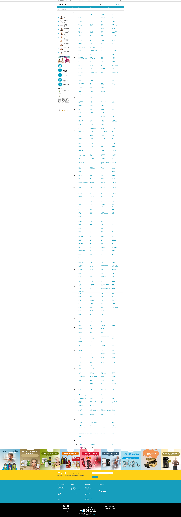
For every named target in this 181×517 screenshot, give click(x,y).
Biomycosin (114, 58)
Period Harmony (114, 297)
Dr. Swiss (102, 115)
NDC (101, 270)
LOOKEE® (91, 229)
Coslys (80, 91)
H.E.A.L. (79, 167)
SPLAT (113, 356)
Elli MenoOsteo (103, 130)
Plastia (102, 302)
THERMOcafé (114, 376)
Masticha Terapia (103, 237)
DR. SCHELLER (80, 115)
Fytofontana (81, 151)
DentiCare (102, 104)
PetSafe (102, 300)
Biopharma (91, 60)
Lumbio (102, 231)
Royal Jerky (103, 331)
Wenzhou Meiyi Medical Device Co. (106, 410)
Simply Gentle (114, 349)
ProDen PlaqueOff (104, 306)
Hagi (112, 167)
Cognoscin (80, 87)
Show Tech (91, 346)
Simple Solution (103, 349)
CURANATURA (91, 93)
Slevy (58, 498)
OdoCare (102, 281)
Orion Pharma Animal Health (105, 288)
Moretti (91, 251)
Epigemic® (102, 134)
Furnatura (102, 150)
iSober (113, 197)
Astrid (91, 34)
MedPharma (91, 242)
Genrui (102, 155)
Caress (102, 80)
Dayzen (80, 102)
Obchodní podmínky (87, 489)
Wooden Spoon (81, 414)
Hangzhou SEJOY (92, 168)
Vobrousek (102, 404)
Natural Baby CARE (115, 266)
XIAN (79, 419)
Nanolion (113, 262)
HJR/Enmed (80, 179)
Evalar (113, 138)
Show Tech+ (103, 346)
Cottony (91, 91)
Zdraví (59, 492)
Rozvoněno (80, 332)
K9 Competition (92, 206)
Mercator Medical (81, 243)
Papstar (102, 295)
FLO (79, 147)
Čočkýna (91, 97)
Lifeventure (80, 225)
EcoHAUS (80, 124)
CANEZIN (113, 77)
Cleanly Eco (114, 84)
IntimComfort (92, 196)
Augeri (102, 35)
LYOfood (91, 232)
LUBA (101, 229)
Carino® (113, 80)
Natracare (91, 266)
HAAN (101, 167)
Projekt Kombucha (115, 307)
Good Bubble (103, 158)
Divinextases (103, 108)
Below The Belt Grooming (94, 50)
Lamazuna (91, 220)
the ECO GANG (103, 375)
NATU (101, 266)
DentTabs (80, 105)
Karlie (113, 206)
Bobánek (91, 64)
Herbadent (113, 172)
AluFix (79, 27)
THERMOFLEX (80, 377)
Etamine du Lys (114, 137)
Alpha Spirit (80, 25)
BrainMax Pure (81, 69)
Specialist (102, 356)
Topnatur (113, 380)
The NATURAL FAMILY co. (82, 376)
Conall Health (81, 90)
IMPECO (113, 192)
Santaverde (102, 341)
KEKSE (79, 209)
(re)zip (81, 444)
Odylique (113, 281)
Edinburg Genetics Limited (105, 127)
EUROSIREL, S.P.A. (103, 138)
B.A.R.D (91, 39)
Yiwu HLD (113, 422)
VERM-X (80, 397)
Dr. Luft (80, 113)
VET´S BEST (102, 398)
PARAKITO (91, 296)
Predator (80, 304)
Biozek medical (114, 61)
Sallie (102, 338)
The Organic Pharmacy (93, 376)
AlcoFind (91, 20)
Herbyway (102, 177)
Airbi (112, 17)
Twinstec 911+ (114, 384)
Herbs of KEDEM (92, 177)
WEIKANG (102, 409)
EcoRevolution (92, 125)
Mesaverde (113, 243)
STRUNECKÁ (102, 361)
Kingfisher (102, 212)
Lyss (101, 232)
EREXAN (113, 135)
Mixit (112, 246)
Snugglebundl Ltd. (103, 353)
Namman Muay (92, 261)
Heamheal (80, 171)
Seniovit (102, 344)
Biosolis (80, 61)
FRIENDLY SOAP (81, 150)
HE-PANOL (91, 170)
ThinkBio (102, 377)
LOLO (112, 228)
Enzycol (91, 132)
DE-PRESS (91, 102)
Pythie (102, 314)
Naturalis (113, 268)
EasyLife (91, 120)
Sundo (91, 362)
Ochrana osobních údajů (88, 488)
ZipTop (113, 433)
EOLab (102, 132)
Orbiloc (80, 287)
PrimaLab (113, 304)
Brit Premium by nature (93, 72)
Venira (91, 395)
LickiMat (102, 224)
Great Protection (115, 159)
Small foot (102, 352)
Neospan (80, 273)
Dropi (113, 116)
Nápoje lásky (81, 265)
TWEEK (91, 384)
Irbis (90, 197)
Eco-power (80, 123)
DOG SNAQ (113, 109)
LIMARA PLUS (114, 225)
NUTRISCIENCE (103, 279)
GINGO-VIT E (113, 155)
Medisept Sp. (114, 240)
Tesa (112, 373)
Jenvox (80, 202)
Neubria (102, 273)
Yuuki (101, 425)
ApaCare (80, 31)
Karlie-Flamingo (81, 208)
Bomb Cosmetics (81, 67)
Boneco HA (102, 67)
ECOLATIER (102, 124)
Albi (79, 20)
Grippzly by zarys (81, 162)
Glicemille (91, 157)
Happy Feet (113, 168)
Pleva (79, 303)
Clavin (91, 84)
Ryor (79, 333)
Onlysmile (80, 284)
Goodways (102, 159)
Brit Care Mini (114, 71)
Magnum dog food (92, 235)
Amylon (113, 27)
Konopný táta (92, 215)
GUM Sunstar (114, 162)
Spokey (80, 357)
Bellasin (80, 50)
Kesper (113, 209)
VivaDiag (113, 402)
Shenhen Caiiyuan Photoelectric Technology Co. (84, 347)
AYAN (79, 36)
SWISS (79, 364)
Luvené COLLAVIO (81, 232)
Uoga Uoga (91, 389)
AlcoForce (102, 20)
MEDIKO (102, 240)
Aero (113, 16)
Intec (101, 195)
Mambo (102, 235)
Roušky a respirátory (61, 488)
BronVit (102, 72)
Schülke (91, 349)
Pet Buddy (102, 299)
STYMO (80, 362)
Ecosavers (113, 125)
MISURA (91, 246)
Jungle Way (113, 204)
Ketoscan (80, 210)
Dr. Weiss (113, 115)
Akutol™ (102, 18)
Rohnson (91, 329)
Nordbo (91, 276)
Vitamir (80, 402)
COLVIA (113, 87)
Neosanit (113, 272)
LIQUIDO (102, 227)
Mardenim (102, 236)
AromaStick (80, 32)
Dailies (91, 101)
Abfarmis (91, 14)
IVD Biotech (80, 199)
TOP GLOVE (102, 380)
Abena (79, 14)
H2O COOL (91, 167)
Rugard (113, 332)
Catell (91, 81)
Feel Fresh (113, 143)
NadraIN (113, 259)
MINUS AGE (80, 246)
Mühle (113, 253)
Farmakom (91, 143)
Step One (80, 358)
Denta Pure (80, 104)
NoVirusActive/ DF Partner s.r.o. (117, 277)
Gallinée (91, 154)
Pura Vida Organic (103, 311)
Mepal (113, 242)
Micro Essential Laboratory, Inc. (117, 244)
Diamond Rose (114, 106)
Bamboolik (80, 43)
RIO (112, 328)
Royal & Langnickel (81, 331)
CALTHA (80, 77)
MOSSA (80, 253)
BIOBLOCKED (91, 55)
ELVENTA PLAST (114, 130)
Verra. (113, 397)
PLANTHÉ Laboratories (82, 302)
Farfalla (80, 143)
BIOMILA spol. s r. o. (93, 58)
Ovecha (91, 289)
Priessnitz (91, 304)
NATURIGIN (91, 269)
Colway (80, 88)
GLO (101, 157)
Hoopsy (113, 179)
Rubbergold (91, 332)
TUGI (79, 384)
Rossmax (113, 329)
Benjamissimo (114, 50)
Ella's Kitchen (92, 130)
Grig (112, 161)
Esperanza (91, 137)
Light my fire (92, 225)
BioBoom (102, 55)
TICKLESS (91, 379)
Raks (112, 321)
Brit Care (102, 71)
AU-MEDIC (91, 35)
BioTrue (102, 61)
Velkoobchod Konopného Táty (83, 395)
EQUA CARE (91, 135)
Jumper (91, 204)
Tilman (80, 380)
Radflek (80, 321)
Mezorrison (91, 244)
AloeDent (113, 24)
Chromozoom (114, 187)
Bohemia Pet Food (115, 65)
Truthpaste (114, 383)
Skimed (80, 352)
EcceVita (91, 121)
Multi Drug (102, 254)
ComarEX (102, 88)
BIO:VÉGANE (113, 54)
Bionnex (80, 60)
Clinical (91, 86)
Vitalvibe (102, 401)
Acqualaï (102, 14)
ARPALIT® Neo (114, 32)
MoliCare (91, 249)
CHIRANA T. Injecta (92, 187)
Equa (79, 135)
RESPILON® (113, 325)
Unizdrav (80, 389)
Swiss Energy (92, 364)
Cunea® (80, 93)
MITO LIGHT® (102, 246)
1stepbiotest (93, 444)
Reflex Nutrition (92, 324)
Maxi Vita (91, 239)
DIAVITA (80, 108)
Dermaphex (102, 105)
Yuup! (113, 425)
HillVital (91, 178)
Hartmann (80, 170)
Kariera (86, 495)
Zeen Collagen (114, 427)
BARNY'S (113, 43)
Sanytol (113, 341)
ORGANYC (102, 287)
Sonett (113, 354)
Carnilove (80, 81)
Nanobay (91, 262)
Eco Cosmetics (114, 121)
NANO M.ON (113, 261)
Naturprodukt (114, 269)
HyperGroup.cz (92, 514)
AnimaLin (91, 28)
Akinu (79, 18)
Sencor (80, 344)
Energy (113, 131)
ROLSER (102, 329)
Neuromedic (80, 275)
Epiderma (91, 134)
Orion (90, 288)
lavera (91, 221)
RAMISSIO (80, 322)
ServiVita (91, 345)
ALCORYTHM (113, 20)
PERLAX (80, 299)
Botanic (91, 68)
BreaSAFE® (113, 69)
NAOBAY (113, 263)
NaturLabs (102, 269)
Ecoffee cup (114, 123)
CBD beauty (102, 81)
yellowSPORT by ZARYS (93, 422)
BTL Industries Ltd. (115, 72)
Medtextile (102, 242)
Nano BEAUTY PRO (103, 261)
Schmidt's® (80, 349)
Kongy (113, 213)
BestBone (102, 51)
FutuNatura (114, 150)
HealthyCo (113, 170)
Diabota (102, 106)
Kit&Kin (80, 213)
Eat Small (113, 120)
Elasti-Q (80, 128)
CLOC (101, 86)
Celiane (91, 83)
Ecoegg (102, 123)
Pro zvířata (59, 497)
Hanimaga (102, 168)
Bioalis (80, 55)
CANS (101, 79)
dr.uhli (91, 116)
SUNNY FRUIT (102, 362)
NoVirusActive (103, 277)
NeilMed (80, 272)
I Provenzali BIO (92, 190)
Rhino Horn (80, 328)
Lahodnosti (80, 220)
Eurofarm (91, 138)
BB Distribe (80, 46)
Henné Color (80, 172)
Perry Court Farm (92, 299)
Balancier (102, 40)
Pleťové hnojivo (114, 302)
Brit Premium (81, 72)
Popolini (102, 303)
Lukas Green (80, 231)
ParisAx (102, 296)
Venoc (102, 395)
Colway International (93, 88)
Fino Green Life (92, 146)
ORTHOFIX (113, 288)
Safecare (91, 336)
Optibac (80, 285)
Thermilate (102, 376)
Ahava (90, 17)
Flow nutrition (103, 147)
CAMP (90, 77)
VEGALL (102, 394)
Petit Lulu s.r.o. (92, 300)
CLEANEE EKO (103, 84)
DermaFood (91, 105)
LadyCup (113, 218)
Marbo (91, 236)
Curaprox (102, 93)
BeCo (113, 47)
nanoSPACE (102, 263)
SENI (90, 344)
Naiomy (80, 261)
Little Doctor (114, 227)
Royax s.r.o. (114, 331)
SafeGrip (113, 336)
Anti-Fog (102, 29)
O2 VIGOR (80, 281)
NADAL (102, 259)
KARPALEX (102, 208)
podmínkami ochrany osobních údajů (106, 474)
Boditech (113, 64)
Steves (91, 358)
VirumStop (80, 401)
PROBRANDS (91, 306)
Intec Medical (114, 195)
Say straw (80, 342)
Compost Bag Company (115, 88)
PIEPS (113, 300)
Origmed (80, 288)
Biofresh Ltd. (81, 57)
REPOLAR (80, 325)
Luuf (112, 231)
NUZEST (113, 279)
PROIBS (102, 307)
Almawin (102, 24)
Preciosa (113, 303)
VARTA (90, 394)
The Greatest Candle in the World (117, 375)
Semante (113, 342)
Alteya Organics (114, 25)
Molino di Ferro (103, 249)
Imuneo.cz (80, 193)
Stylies (113, 361)
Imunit (91, 193)
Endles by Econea (81, 131)
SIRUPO (113, 350)
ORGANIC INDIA (92, 287)
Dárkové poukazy (96, 0)
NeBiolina (113, 270)
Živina (90, 439)
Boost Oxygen (81, 68)
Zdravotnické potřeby (61, 486)
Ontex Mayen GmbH (92, 284)
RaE (101, 321)
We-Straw (80, 409)
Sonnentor (80, 356)
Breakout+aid (103, 69)
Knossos (91, 213)
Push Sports (92, 314)
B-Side (79, 39)
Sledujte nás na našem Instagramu (91, 448)
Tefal (101, 372)
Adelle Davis (91, 16)
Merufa (102, 243)
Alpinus (102, 25)
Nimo (90, 275)
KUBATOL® (113, 215)
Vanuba (80, 394)
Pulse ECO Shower (92, 311)
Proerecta (113, 306)
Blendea (102, 62)
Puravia (113, 311)
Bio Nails (91, 54)
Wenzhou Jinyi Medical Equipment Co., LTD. (95, 411)
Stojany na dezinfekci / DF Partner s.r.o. (117, 359)
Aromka (102, 32)
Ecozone (91, 127)
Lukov (90, 231)
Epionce (113, 134)
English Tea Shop (81, 132)
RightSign (102, 328)
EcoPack (80, 125)
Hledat (99, 4)
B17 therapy (103, 39)
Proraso (80, 310)
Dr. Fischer (102, 112)
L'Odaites (80, 218)
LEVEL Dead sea (81, 224)
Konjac (80, 215)
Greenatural (81, 161)
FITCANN (102, 146)
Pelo (90, 297)
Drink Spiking (103, 116)
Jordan (102, 202)
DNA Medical (80, 109)
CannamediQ (91, 79)
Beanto (113, 46)
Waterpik (80, 407)
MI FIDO (102, 244)
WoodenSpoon (92, 414)
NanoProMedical (92, 263)
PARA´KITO (113, 295)
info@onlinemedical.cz (76, 489)
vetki (113, 398)
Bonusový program (87, 493)
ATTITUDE (80, 35)
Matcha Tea (80, 239)
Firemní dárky (90, 0)
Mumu (113, 254)
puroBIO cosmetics (115, 313)
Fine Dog (80, 146)
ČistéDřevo (80, 97)
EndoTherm (91, 131)
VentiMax (113, 395)
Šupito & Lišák (92, 368)
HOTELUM (80, 181)
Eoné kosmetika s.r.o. (82, 134)
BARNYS (80, 44)
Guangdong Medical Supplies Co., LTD (106, 163)
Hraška (91, 181)
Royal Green (91, 331)
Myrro (80, 257)
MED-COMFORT (114, 239)
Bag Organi (80, 40)
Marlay (113, 236)
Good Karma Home (81, 159)
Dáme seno (113, 101)
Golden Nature (92, 158)
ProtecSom (91, 310)
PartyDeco (113, 296)
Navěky (91, 270)
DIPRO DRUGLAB (92, 108)
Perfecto (102, 297)
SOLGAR (80, 354)
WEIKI (112, 409)
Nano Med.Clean (81, 262)
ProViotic (102, 310)
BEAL (90, 46)
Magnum (80, 235)
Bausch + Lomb (114, 44)
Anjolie (80, 29)
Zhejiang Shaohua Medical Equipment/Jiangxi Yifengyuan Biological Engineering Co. (94, 434)
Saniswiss (80, 341)
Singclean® (80, 350)
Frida (113, 149)
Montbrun (113, 250)
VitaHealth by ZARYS (93, 401)
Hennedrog (102, 172)
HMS (90, 179)
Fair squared (81, 142)
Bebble (102, 47)
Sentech (80, 345)
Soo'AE (91, 356)
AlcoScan (80, 21)
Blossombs (114, 62)
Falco (102, 142)
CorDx (102, 90)
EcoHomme (91, 124)
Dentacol (91, 104)
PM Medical (91, 303)
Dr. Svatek (91, 115)
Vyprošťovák (92, 405)
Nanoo (80, 263)
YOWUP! (91, 425)
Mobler (91, 247)
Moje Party (80, 249)
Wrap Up (80, 415)
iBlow (113, 190)
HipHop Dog (114, 178)
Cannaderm (80, 79)
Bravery (91, 69)
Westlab (113, 410)
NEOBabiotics (103, 272)
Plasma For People (93, 302)
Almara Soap (92, 24)
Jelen (113, 201)
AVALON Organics (114, 35)
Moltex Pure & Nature (82, 250)
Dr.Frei (80, 116)
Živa (79, 439)
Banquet (91, 43)
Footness (91, 149)
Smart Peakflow (114, 352)
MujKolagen (80, 254)
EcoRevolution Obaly (104, 125)
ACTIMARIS (113, 14)
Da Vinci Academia (81, 101)
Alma (79, 24)
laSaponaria (114, 220)
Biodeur (113, 55)
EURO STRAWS (81, 138)
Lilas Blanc (102, 225)
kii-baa (79, 212)
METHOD (80, 244)
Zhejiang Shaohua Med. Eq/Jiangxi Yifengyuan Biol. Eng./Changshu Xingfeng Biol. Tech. (84, 434)
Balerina (113, 40)
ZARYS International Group (83, 427)
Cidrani (113, 83)
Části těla (59, 493)
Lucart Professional (115, 229)
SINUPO (91, 350)
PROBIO (80, 306)
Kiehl (112, 210)
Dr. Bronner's (92, 112)
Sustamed (113, 362)
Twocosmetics (81, 386)
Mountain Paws (92, 253)
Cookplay (91, 90)
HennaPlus (113, 171)
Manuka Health (81, 236)
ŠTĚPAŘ (80, 368)
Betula (113, 51)
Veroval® (102, 397)
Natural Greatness (93, 268)
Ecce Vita (80, 121)
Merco (91, 243)
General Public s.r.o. (82, 155)
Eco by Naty (102, 121)
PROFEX (80, 307)
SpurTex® (91, 357)
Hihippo (80, 178)
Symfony (80, 365)
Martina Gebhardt (81, 237)
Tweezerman (103, 384)
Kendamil (91, 209)
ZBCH (90, 427)
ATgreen (102, 34)
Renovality (113, 324)
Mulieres (91, 254)
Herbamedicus (103, 174)
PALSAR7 (80, 293)
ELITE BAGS (113, 128)
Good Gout (114, 158)
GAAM (79, 154)
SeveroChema (103, 345)
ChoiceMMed (103, 187)
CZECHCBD (80, 94)
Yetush (102, 422)
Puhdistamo (80, 311)
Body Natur (91, 65)
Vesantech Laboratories (82, 398)
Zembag (91, 429)
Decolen (102, 102)
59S (112, 444)
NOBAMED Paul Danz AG (104, 275)
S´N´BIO (80, 336)
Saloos (113, 338)
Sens (112, 344)
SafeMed (80, 338)
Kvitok (80, 216)
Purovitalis (80, 314)
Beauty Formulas (92, 47)
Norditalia (80, 277)
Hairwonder (80, 168)
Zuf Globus (80, 436)
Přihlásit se (95, 476)
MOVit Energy (103, 253)
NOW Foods (80, 279)
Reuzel (80, 326)
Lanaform (102, 220)
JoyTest (80, 204)
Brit (90, 71)
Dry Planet (80, 117)
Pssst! (113, 310)
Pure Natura (92, 313)
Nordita (113, 276)
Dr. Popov (102, 113)
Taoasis (91, 372)
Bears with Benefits (82, 47)
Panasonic (91, 293)
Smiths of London (81, 353)
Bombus (91, 67)
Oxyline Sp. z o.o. (81, 291)
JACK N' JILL (91, 201)
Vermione (91, 397)
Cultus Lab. (113, 91)
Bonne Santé (114, 67)
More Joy (80, 251)
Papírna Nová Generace (93, 295)
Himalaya (102, 178)
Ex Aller (91, 139)
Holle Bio (102, 179)
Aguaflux (80, 17)
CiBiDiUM (102, 83)
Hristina (102, 181)
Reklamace (86, 492)
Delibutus (113, 102)
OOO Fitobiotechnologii (105, 284)
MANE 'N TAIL (114, 235)
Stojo (80, 361)
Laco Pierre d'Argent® (104, 218)
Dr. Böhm (80, 112)
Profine (91, 307)
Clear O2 (80, 86)
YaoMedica (80, 422)
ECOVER (80, 127)
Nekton (91, 272)
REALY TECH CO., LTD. (104, 322)
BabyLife (113, 39)
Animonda (113, 28)
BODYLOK (102, 65)
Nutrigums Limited (92, 279)
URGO (113, 389)
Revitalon (113, 326)
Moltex (113, 249)
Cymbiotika (113, 93)
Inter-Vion (80, 196)
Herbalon (80, 174)
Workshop (113, 414)
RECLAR (113, 322)
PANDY (113, 293)
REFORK (102, 324)
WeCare (91, 409)
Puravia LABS (80, 313)
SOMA (101, 354)
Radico (91, 321)
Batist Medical (92, 44)
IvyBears (102, 199)
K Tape (79, 206)
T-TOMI (80, 372)
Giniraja (80, 157)
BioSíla (113, 60)
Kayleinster (114, 208)
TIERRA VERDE (103, 379)
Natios (80, 266)
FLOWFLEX (113, 147)
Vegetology (114, 394)
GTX (90, 162)
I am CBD (80, 190)
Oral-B (91, 285)
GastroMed (114, 154)
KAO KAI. (102, 206)
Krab (101, 215)
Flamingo (113, 146)
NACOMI (91, 259)
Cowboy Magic (103, 91)
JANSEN (102, 201)
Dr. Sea (113, 113)
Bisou (79, 62)
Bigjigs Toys (114, 53)
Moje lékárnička (114, 247)
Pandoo (102, 293)
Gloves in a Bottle (115, 157)
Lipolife (80, 227)
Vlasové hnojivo (92, 404)
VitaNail (91, 402)
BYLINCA (80, 75)
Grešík (102, 161)
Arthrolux (80, 34)
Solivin (91, 354)
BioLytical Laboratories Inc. (83, 58)
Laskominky (80, 221)
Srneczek (102, 357)
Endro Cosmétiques (104, 131)
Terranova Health (103, 373)
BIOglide (113, 57)
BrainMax (113, 68)
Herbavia (91, 175)
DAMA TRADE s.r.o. (103, 101)
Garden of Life (103, 154)
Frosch (91, 150)
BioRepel (102, 60)
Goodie (91, 159)
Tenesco (113, 372)
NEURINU (113, 273)
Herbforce (113, 175)
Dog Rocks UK (103, 109)
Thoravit (80, 379)
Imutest (102, 193)
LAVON (102, 221)
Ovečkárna (80, 289)
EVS (79, 139)
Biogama (102, 57)
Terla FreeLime (92, 373)
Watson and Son (92, 407)
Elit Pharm (102, 128)
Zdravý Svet (103, 427)
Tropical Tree (81, 383)
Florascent (91, 147)
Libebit (91, 224)
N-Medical (80, 259)
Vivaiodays (80, 404)
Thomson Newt (114, 377)
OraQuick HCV (114, 285)
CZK (118, 0)
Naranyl (91, 265)
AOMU (113, 29)
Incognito (80, 195)
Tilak (113, 379)
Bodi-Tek (102, 64)
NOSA (90, 277)
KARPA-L (91, 208)
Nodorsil (80, 276)
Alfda (102, 21)
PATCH (79, 297)
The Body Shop (92, 375)
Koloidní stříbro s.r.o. (104, 213)
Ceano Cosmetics (81, 83)
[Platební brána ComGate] (109, 507)
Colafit (91, 87)
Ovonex (113, 289)
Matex (113, 237)
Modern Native (103, 247)
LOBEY (102, 228)
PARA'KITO (80, 296)
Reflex (79, 324)
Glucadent (80, 158)
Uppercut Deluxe (103, 389)
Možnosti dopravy (87, 487)
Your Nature (80, 425)
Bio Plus (102, 54)
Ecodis (91, 123)
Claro (79, 84)
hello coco (91, 171)
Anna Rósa (91, 29)
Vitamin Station (114, 401)
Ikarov (91, 192)
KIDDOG (91, 210)
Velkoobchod (81, 0)
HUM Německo (103, 182)
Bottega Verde (103, 68)
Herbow (80, 177)
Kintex (113, 212)
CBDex (113, 81)
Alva (90, 27)
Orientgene (114, 287)
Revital (102, 326)
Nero (90, 273)
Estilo (102, 137)
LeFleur (113, 221)
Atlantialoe (114, 34)
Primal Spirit (103, 304)
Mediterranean (81, 242)
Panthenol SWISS (81, 295)
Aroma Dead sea (114, 31)
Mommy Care (91, 250)
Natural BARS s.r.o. (82, 268)
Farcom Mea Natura (115, 142)
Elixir (79, 130)
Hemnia (102, 171)
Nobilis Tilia (114, 275)
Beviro (91, 53)
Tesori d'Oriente (81, 375)
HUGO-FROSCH (92, 182)
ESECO (79, 137)
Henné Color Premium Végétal (94, 172)
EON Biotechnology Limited (116, 132)
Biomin (102, 58)
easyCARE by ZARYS (81, 120)
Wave (101, 407)
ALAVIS (113, 18)
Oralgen (102, 285)
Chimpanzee (80, 187)
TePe (79, 373)
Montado (102, 250)
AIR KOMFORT (103, 17)
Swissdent (102, 364)
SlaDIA (91, 352)
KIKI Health (91, 212)
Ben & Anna (102, 50)
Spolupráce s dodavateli (88, 497)
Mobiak (80, 247)
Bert (90, 51)
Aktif (90, 18)
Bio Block (80, 54)
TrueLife (102, 383)
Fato (101, 143)
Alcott (91, 21)
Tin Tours (91, 380)
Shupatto (113, 346)
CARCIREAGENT (81, 80)
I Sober (102, 190)
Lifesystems (114, 224)
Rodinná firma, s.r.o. (82, 329)
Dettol (80, 106)
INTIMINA (102, 196)
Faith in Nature (92, 142)
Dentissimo (113, 104)
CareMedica (91, 80)
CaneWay (102, 77)
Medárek (80, 240)
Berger (80, 51)
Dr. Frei (113, 112)
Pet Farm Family (114, 299)
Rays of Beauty (92, 322)
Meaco (102, 239)
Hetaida (113, 177)
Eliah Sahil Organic (93, 128)
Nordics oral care (104, 276)
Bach (90, 40)
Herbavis (102, 175)
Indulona (91, 195)
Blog (85, 0)
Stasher (113, 357)
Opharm (113, 284)
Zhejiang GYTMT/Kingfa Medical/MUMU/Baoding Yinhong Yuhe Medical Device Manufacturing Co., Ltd (117, 430)
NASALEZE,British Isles (104, 265)
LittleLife (80, 228)
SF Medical (113, 345)
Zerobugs (102, 429)
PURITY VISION (103, 313)
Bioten (91, 61)
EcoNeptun (113, 124)
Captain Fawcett (114, 79)
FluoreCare (80, 149)
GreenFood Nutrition (93, 161)
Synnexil (91, 365)
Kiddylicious (103, 210)
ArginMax (91, 31)
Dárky (59, 494)
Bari (101, 43)
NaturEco (80, 269)
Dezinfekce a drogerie (61, 489)
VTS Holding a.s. (81, 405)
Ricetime (91, 328)
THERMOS (91, 377)
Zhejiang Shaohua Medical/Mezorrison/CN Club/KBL (106, 434)
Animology (102, 28)
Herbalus (91, 174)
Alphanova (91, 25)
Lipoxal (91, 227)
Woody (102, 414)
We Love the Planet (115, 407)
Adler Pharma (103, 16)
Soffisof (113, 353)
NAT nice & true (114, 265)
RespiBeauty (103, 325)
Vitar (101, 402)
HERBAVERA (80, 175)
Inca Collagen (114, 193)
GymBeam (80, 164)
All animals (113, 21)
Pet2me (80, 300)
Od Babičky (91, 281)
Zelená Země (80, 429)
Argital (102, 31)
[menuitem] (62, 7)
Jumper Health (103, 204)
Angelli (80, 28)
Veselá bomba (92, 398)
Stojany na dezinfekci (104, 358)
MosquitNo (114, 251)
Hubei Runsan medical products (83, 182)
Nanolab (102, 262)
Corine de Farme (114, 90)
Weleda (80, 410)
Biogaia (91, 57)
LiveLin (91, 228)
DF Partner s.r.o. (92, 106)
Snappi (91, 353)
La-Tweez (91, 218)
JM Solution (92, 202)
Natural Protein (103, 268)
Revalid (91, 326)
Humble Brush (114, 182)
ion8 (112, 196)
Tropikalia (91, 383)
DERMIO (113, 105)
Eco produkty (60, 495)
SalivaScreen (92, 338)
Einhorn (113, 127)
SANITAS (91, 341)
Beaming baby (103, 46)
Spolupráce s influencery (88, 498)
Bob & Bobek (80, 64)
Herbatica (113, 174)
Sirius (102, 350)
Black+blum (91, 62)
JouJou (113, 202)
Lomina (80, 229)
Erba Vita (102, 135)
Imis (101, 192)
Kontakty (86, 486)
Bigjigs (102, 53)
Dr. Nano (91, 113)
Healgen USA (103, 170)
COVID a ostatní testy (61, 487)
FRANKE (102, 149)
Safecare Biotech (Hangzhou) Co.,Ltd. (105, 337)
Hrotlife (113, 181)
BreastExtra (81, 71)
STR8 (90, 361)
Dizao (113, 108)
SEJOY (102, 342)
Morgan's (102, 251)
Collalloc (102, 87)
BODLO (79, 65)
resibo (91, 325)
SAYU (90, 342)
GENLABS (91, 155)
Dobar (91, 109)
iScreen (102, 197)
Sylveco (113, 364)
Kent (101, 209)
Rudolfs (102, 332)
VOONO (113, 404)
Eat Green (102, 120)
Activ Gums (80, 16)
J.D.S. (79, 201)
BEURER (80, 53)
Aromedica (91, 32)
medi (90, 240)
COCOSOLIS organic (115, 86)
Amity (102, 27)
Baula (102, 44)
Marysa (91, 237)
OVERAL (102, 289)
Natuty (80, 270)
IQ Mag (80, 197)
